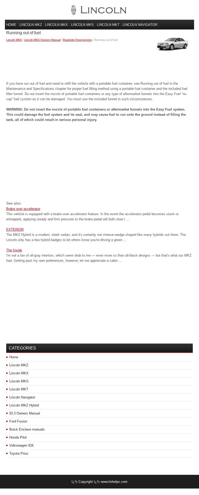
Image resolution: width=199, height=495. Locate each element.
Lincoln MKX (56, 25)
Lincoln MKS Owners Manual (42, 39)
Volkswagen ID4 (21, 445)
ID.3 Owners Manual (24, 413)
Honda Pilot (18, 437)
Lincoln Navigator (140, 25)
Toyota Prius (18, 453)
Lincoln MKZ (30, 25)
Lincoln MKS (82, 25)
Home (11, 25)
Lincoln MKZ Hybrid (24, 405)
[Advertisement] (99, 60)
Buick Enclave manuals (27, 429)
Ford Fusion (18, 421)
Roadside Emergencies (77, 39)
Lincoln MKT (108, 25)
